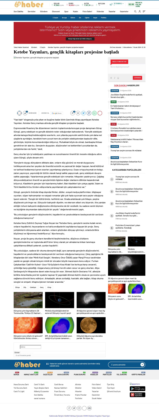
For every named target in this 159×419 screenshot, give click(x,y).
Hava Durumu (63, 374)
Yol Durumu (122, 374)
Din (80, 18)
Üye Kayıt (111, 388)
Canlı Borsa (58, 384)
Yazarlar (112, 11)
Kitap (49, 287)
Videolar (100, 11)
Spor (66, 11)
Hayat (95, 18)
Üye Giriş (110, 384)
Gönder (17, 353)
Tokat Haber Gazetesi (21, 47)
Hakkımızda (53, 416)
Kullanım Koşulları (95, 416)
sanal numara (39, 398)
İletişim (61, 416)
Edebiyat (33, 287)
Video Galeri (96, 388)
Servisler (32, 11)
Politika (103, 18)
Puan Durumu (79, 374)
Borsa (16, 374)
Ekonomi (56, 11)
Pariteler (107, 374)
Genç (42, 287)
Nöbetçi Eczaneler (41, 391)
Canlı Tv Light (19, 391)
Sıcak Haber (97, 398)
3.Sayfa (55, 18)
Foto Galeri (87, 11)
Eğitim (87, 18)
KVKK (86, 416)
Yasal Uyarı (106, 416)
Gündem (43, 11)
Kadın (75, 11)
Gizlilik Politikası (70, 416)
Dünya (17, 287)
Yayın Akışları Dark (41, 388)
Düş (24, 287)
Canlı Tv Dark (39, 384)
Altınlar (78, 384)
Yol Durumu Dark (20, 388)
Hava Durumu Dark (21, 384)
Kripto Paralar (138, 374)
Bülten (73, 18)
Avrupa (64, 18)
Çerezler (80, 416)
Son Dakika (18, 11)
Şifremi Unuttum (113, 391)
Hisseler (94, 374)
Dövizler (78, 388)
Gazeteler (124, 11)
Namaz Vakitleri (31, 374)
